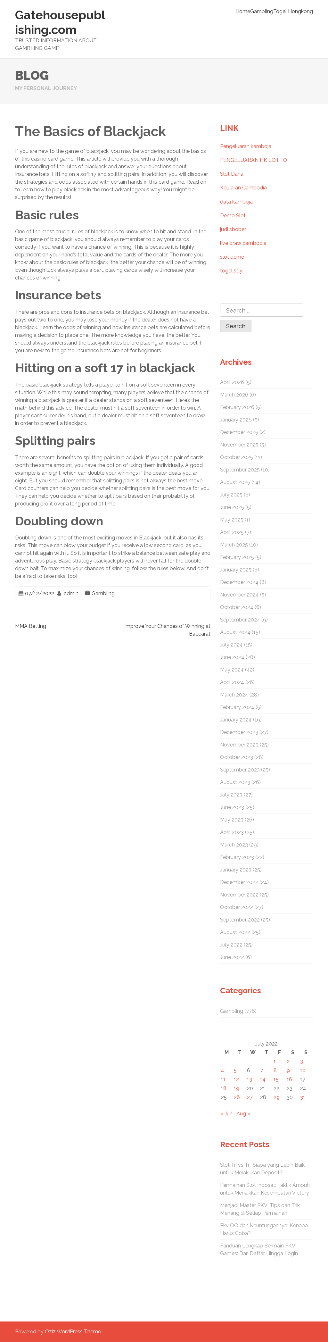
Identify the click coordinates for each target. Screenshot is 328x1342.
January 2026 (236, 420)
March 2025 (234, 545)
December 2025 (239, 432)
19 (236, 1088)
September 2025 (240, 470)
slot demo (232, 257)
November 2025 (239, 445)
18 (223, 1088)
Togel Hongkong (293, 11)
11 (223, 1079)
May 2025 (231, 520)
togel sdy (231, 271)
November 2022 (239, 895)
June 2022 (232, 957)
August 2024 (235, 632)
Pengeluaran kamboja (245, 146)
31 (302, 1097)
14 (263, 1079)
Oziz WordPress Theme (73, 1332)
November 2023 (239, 745)
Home (242, 11)
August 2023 (235, 782)
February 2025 (237, 557)
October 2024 (236, 607)
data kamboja (236, 202)
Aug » (243, 1114)
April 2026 (232, 382)
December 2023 (239, 732)
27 (250, 1097)
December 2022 (239, 882)
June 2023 (232, 807)
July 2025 (231, 495)
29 (277, 1097)
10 (303, 1070)
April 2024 (232, 682)
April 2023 (232, 832)
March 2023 (234, 845)
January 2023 (235, 870)
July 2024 (231, 645)
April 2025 (232, 532)
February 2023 (237, 857)
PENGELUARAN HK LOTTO (253, 160)
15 (276, 1079)
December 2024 (239, 582)
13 (249, 1079)
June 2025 (232, 507)
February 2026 (237, 407)
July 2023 (231, 795)
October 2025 (236, 457)
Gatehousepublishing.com (60, 22)
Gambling (261, 11)
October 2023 (236, 757)
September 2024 (240, 620)
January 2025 (235, 570)
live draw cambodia (243, 243)
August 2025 (235, 482)
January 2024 (236, 720)
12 (236, 1079)
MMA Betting (30, 626)
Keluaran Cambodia (243, 188)
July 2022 (231, 945)
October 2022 (236, 907)
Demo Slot (233, 216)
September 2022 (240, 920)
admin (71, 593)
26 (237, 1097)
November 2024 (239, 595)
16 (289, 1079)
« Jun (226, 1114)
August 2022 (235, 932)
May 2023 (231, 820)
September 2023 (240, 770)
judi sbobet (233, 229)
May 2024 (232, 670)
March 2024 (234, 695)
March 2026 (234, 395)
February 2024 (237, 707)
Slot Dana (231, 174)
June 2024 (232, 657)
